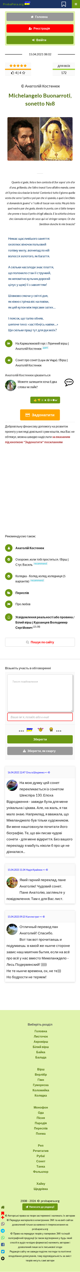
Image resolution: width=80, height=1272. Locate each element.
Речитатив (41, 1150)
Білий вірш (41, 1047)
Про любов (23, 604)
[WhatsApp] (3, 1237)
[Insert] (29, 730)
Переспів (22, 593)
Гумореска (41, 1085)
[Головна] (3, 1207)
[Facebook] (3, 1244)
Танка (40, 1166)
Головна (41, 16)
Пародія (41, 1123)
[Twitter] (3, 1251)
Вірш (40, 1069)
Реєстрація (41, 28)
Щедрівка (41, 1189)
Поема (41, 1133)
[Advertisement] (40, 493)
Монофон (41, 1107)
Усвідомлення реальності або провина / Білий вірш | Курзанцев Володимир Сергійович (44, 622)
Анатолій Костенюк (29, 548)
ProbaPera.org (13, 4)
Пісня (41, 1118)
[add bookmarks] (2, 1215)
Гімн (41, 1079)
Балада (40, 1057)
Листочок (41, 1036)
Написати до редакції (41, 1206)
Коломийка (41, 1090)
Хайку (40, 1183)
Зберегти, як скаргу (41, 751)
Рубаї (41, 1156)
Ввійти (41, 40)
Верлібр (41, 1074)
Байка (40, 1052)
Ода (41, 1112)
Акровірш (41, 1041)
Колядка (41, 1095)
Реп (41, 1145)
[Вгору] (3, 1258)
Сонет (40, 1161)
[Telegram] (3, 1230)
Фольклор (40, 1171)
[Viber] (3, 1223)
